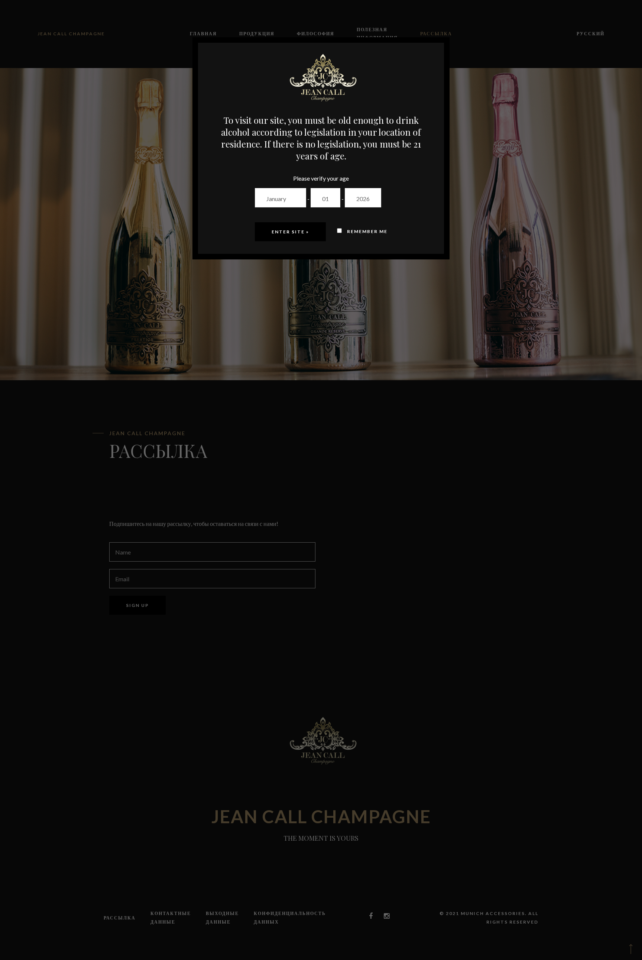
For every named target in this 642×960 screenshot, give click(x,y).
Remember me (367, 231)
